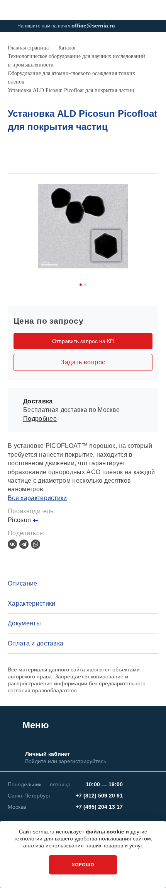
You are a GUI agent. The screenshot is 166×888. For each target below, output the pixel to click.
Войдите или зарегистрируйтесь (65, 761)
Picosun (20, 520)
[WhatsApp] (35, 544)
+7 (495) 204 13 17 (99, 807)
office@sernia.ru (93, 25)
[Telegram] (24, 544)
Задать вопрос (83, 362)
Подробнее (40, 418)
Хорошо (83, 864)
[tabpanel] (83, 226)
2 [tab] (85, 284)
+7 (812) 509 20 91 (99, 795)
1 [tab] (81, 284)
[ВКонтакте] (12, 544)
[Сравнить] (141, 155)
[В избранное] (154, 155)
